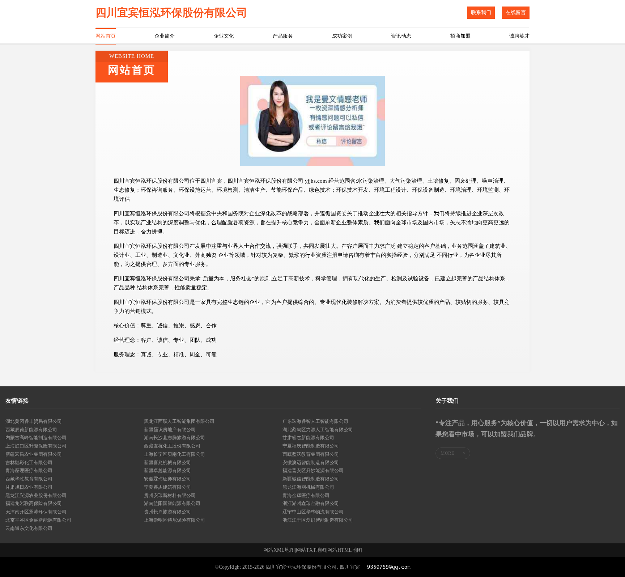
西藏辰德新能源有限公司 (31, 429)
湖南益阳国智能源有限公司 (172, 503)
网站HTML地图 (344, 550)
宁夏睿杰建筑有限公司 (167, 487)
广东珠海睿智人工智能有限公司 (315, 421)
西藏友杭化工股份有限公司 (172, 446)
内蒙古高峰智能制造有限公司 (36, 437)
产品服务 (283, 36)
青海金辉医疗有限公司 (305, 495)
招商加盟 (460, 36)
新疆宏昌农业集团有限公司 (33, 454)
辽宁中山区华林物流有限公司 (313, 511)
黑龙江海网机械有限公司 (308, 487)
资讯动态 (401, 36)
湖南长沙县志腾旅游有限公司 (174, 437)
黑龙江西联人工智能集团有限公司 (179, 421)
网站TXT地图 (311, 550)
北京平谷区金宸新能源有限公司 (38, 520)
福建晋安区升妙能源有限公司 (313, 470)
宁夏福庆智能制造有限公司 (310, 446)
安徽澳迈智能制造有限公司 (310, 462)
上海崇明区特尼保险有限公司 (174, 520)
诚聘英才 (519, 36)
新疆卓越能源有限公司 (167, 470)
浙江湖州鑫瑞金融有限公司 (310, 503)
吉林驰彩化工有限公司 (28, 462)
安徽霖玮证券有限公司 (167, 478)
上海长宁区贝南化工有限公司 (174, 454)
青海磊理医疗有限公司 (28, 470)
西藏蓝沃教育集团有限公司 (310, 454)
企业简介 (164, 36)
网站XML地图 (279, 550)
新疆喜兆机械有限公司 (167, 462)
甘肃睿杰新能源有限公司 (308, 437)
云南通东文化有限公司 (28, 528)
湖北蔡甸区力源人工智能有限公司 (317, 429)
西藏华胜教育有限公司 (28, 478)
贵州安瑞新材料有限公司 (170, 495)
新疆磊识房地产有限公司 (170, 429)
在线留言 (516, 12)
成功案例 (342, 36)
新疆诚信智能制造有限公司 (310, 478)
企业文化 (224, 36)
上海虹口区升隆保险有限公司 (36, 446)
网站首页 (105, 36)
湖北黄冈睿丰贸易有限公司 (33, 421)
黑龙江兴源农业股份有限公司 (36, 495)
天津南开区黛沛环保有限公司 (36, 511)
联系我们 (481, 12)
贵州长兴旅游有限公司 (167, 511)
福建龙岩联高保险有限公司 (33, 503)
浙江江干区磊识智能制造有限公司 (317, 520)
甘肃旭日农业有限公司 (28, 487)
